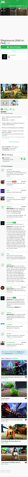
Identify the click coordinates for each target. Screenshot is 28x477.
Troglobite (9, 324)
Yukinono (9, 206)
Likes (14, 109)
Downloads (6, 109)
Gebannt (14, 181)
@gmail (17, 307)
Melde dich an (21, 352)
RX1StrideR (12, 55)
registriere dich (8, 353)
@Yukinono (10, 226)
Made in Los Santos (5, 472)
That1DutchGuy (11, 342)
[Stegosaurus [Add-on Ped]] (14, 91)
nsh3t (8, 190)
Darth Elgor (9, 287)
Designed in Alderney (6, 470)
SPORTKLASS (10, 197)
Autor (14, 222)
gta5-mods (9, 169)
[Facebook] (9, 57)
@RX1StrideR (10, 208)
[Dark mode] (24, 6)
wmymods (9, 181)
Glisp (8, 254)
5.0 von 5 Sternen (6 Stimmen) (7, 113)
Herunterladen (15, 47)
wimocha (9, 333)
